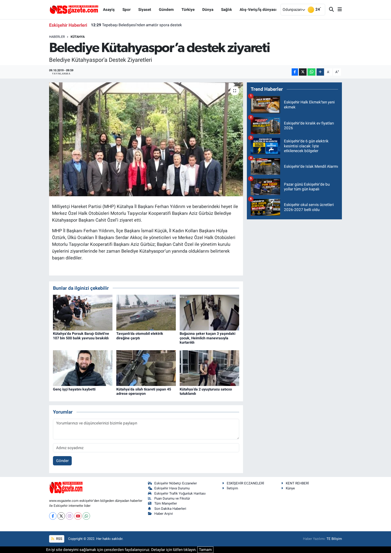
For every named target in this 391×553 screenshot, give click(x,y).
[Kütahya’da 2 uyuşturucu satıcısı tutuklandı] (209, 368)
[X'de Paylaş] (303, 72)
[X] (61, 516)
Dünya (207, 9)
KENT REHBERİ (297, 483)
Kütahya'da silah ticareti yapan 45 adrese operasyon (143, 391)
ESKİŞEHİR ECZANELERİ (245, 483)
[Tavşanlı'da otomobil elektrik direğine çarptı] (146, 312)
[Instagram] (69, 516)
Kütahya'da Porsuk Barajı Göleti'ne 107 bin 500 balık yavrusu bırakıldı (81, 335)
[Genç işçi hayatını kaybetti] (82, 368)
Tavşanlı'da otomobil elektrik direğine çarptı (139, 335)
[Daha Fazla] (320, 72)
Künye (290, 488)
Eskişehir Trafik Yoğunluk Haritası (180, 493)
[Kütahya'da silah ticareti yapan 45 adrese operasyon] (146, 368)
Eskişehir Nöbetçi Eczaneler (175, 483)
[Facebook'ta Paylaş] (295, 72)
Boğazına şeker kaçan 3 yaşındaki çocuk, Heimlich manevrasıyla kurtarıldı (207, 337)
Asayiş (109, 9)
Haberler (57, 36)
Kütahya (78, 36)
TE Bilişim (334, 539)
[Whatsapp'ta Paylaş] (311, 72)
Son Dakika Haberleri (170, 509)
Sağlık (226, 9)
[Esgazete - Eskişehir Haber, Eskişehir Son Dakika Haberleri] (74, 9)
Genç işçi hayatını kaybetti (74, 389)
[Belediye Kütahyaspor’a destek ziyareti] (146, 139)
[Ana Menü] (338, 9)
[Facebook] (53, 516)
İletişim (232, 488)
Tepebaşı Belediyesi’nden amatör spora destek (136, 25)
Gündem (166, 9)
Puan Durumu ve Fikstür (172, 498)
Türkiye (188, 9)
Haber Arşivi (163, 514)
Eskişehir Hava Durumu (172, 488)
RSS (58, 539)
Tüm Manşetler (165, 503)
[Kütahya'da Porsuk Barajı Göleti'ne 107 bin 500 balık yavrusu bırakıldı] (82, 312)
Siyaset (144, 9)
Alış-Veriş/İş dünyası (258, 9)
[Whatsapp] (86, 516)
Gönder (62, 460)
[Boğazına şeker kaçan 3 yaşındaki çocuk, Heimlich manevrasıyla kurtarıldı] (209, 312)
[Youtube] (78, 516)
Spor (126, 9)
